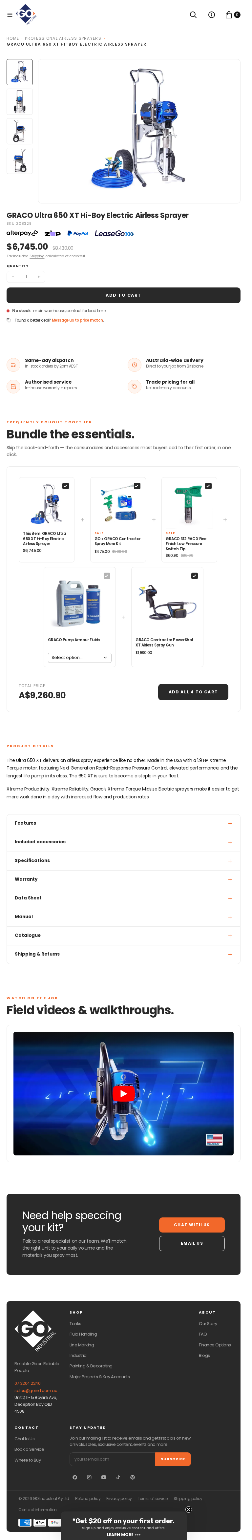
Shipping (37, 256)
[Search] (193, 14)
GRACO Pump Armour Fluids (74, 640)
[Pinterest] (132, 1477)
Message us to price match (77, 320)
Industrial (78, 1355)
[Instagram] (89, 1477)
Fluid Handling (83, 1334)
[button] (10, 14)
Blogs (204, 1355)
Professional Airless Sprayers (63, 38)
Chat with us (192, 1225)
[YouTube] (103, 1477)
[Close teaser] (188, 1509)
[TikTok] (118, 1477)
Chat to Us (24, 1439)
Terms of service (153, 1498)
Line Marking (82, 1345)
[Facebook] (75, 1477)
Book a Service (29, 1449)
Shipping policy (188, 1498)
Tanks (75, 1323)
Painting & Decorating (91, 1366)
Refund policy (88, 1498)
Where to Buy (27, 1460)
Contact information (37, 1509)
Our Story (208, 1323)
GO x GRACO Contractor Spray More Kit (117, 541)
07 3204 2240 (27, 1383)
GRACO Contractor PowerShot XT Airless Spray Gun (165, 642)
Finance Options (215, 1345)
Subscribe (173, 1459)
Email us (192, 1243)
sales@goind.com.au (35, 1390)
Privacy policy (119, 1498)
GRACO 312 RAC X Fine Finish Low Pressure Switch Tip (186, 544)
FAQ (203, 1334)
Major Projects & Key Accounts (100, 1377)
